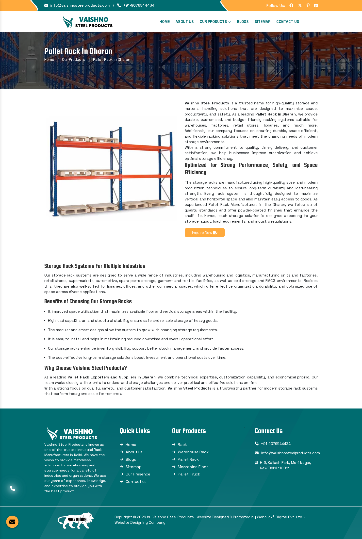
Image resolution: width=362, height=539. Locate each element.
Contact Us (287, 21)
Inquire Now (202, 232)
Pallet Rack (188, 459)
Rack (182, 444)
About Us (185, 21)
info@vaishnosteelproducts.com (79, 5)
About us (134, 452)
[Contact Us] (12, 488)
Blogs (243, 21)
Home (165, 21)
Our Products (214, 21)
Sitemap (262, 21)
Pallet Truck (189, 474)
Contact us (136, 481)
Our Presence (138, 474)
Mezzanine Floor (193, 466)
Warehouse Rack (193, 452)
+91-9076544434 (138, 5)
